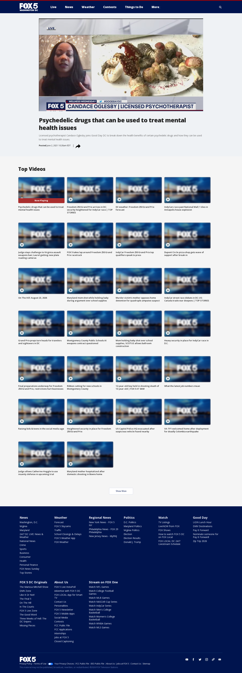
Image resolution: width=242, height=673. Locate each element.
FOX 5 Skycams (62, 526)
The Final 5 (25, 598)
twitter (200, 659)
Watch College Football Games (101, 592)
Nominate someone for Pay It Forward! (205, 536)
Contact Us (60, 601)
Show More (121, 491)
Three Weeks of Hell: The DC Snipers (33, 620)
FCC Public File (62, 625)
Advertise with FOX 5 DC (67, 590)
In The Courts (27, 606)
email (219, 659)
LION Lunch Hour (202, 522)
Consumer (25, 556)
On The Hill (25, 602)
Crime (23, 545)
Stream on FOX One (103, 582)
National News (27, 541)
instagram (206, 659)
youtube (186, 659)
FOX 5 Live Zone (28, 610)
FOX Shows (164, 530)
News (24, 518)
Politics (129, 518)
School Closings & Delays (67, 534)
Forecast (59, 522)
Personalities (61, 605)
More (155, 7)
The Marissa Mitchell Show (34, 586)
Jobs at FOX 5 (61, 637)
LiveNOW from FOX (168, 526)
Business (24, 552)
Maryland (24, 530)
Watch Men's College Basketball (100, 611)
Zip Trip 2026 (200, 541)
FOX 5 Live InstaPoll (65, 586)
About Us (61, 582)
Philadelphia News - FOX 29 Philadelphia (103, 531)
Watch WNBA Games (100, 623)
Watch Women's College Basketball (102, 618)
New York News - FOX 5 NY (102, 524)
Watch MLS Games (99, 627)
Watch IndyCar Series (100, 605)
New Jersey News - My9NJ (103, 536)
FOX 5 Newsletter (63, 609)
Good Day (200, 518)
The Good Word (28, 614)
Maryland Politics (133, 526)
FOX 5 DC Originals (33, 582)
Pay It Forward (201, 530)
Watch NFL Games (99, 586)
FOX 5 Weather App (64, 538)
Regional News (100, 518)
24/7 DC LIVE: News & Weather (31, 536)
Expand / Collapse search (220, 7)
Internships (60, 633)
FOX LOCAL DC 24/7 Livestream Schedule (169, 542)
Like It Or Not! (27, 594)
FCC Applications (63, 629)
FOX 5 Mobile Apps (64, 613)
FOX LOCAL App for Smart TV (68, 596)
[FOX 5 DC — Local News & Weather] (30, 7)
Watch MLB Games (99, 597)
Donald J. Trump (132, 542)
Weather (60, 518)
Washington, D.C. (29, 522)
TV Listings (164, 522)
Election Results (132, 538)
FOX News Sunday (29, 568)
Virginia (23, 526)
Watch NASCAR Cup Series (103, 601)
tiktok (213, 659)
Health (23, 560)
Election (128, 534)
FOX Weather (61, 542)
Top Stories (26, 572)
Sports (23, 549)
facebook (193, 659)
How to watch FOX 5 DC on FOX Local (171, 536)
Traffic (57, 530)
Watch (163, 518)
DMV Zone (25, 590)
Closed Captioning (64, 641)
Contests (59, 621)
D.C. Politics (130, 522)
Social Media (61, 617)
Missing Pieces (27, 625)
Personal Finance (29, 564)
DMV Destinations (202, 526)
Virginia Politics (131, 530)
